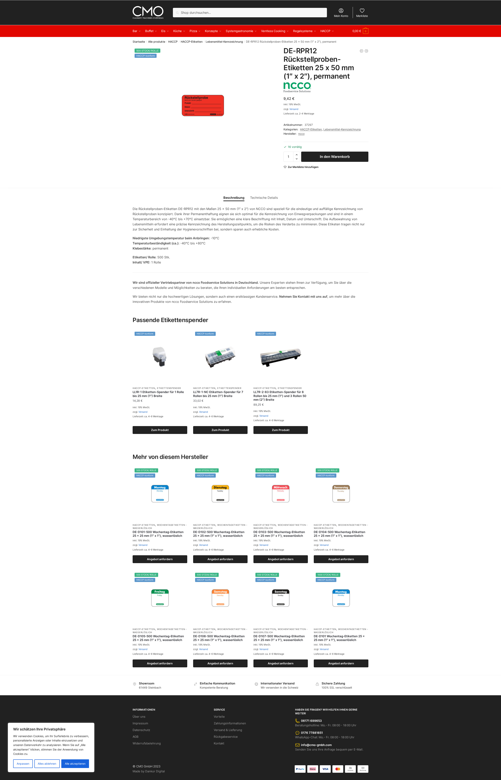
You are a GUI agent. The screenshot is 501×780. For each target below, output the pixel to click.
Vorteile (219, 716)
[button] (296, 155)
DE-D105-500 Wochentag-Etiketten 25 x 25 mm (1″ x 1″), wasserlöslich (158, 638)
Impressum (140, 723)
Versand (293, 109)
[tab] (233, 194)
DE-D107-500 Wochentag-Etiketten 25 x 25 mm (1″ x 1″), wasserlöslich (279, 638)
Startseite (139, 41)
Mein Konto (341, 15)
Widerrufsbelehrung (147, 743)
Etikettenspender (169, 388)
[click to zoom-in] (203, 106)
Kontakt (219, 743)
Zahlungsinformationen (230, 723)
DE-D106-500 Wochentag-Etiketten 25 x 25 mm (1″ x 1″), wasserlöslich (219, 638)
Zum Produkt (160, 430)
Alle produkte (156, 41)
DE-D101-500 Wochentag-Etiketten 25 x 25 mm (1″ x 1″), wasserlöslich (158, 534)
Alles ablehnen (47, 763)
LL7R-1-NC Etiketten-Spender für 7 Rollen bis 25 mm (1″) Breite (218, 394)
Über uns (139, 716)
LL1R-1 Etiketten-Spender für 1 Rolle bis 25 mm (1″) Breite (158, 394)
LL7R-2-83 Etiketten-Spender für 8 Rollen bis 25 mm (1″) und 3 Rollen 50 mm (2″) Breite (279, 396)
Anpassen (23, 763)
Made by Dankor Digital (149, 771)
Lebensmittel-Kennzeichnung (224, 41)
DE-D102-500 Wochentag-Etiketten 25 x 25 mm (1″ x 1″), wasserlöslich (218, 534)
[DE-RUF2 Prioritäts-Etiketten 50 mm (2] (361, 51)
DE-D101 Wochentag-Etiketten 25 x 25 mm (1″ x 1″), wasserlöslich (339, 638)
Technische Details (264, 198)
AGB (136, 737)
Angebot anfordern (160, 559)
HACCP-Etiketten (192, 41)
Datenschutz (141, 730)
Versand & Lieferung (228, 730)
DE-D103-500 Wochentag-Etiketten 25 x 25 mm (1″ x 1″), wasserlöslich (279, 534)
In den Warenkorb (335, 157)
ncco (301, 133)
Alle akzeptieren (75, 763)
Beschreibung (233, 198)
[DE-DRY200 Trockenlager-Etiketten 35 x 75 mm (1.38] (366, 51)
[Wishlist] (181, 336)
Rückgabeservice (226, 737)
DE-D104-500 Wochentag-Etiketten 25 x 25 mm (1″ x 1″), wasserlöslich (339, 534)
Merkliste (362, 15)
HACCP (173, 41)
